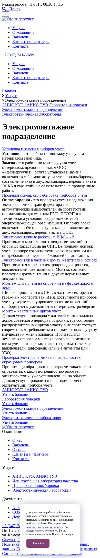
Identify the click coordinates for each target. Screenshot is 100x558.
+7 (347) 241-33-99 (18, 55)
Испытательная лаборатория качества (45, 481)
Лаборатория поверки (68, 105)
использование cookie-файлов (44, 526)
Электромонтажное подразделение (32, 109)
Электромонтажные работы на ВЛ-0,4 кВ (38, 237)
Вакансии (20, 37)
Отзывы (19, 449)
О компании (23, 32)
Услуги (18, 27)
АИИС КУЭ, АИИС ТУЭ (34, 476)
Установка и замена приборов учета (33, 149)
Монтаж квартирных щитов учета (32, 311)
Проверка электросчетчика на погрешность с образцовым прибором (41, 359)
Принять (38, 543)
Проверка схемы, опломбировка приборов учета (44, 195)
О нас (17, 440)
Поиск (13, 9)
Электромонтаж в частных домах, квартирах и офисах (49, 260)
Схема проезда (15, 539)
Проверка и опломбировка (35, 485)
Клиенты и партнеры (30, 41)
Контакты (20, 46)
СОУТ (17, 512)
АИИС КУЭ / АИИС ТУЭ (25, 105)
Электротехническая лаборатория (31, 114)
